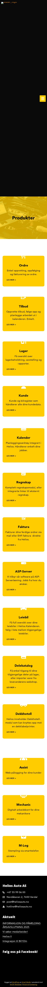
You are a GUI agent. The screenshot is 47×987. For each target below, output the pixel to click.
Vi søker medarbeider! (15, 931)
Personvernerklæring (29, 984)
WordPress (15, 982)
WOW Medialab (15, 984)
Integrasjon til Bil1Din (15, 941)
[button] (23, 280)
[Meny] (43, 98)
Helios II (7, 936)
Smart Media (26, 982)
